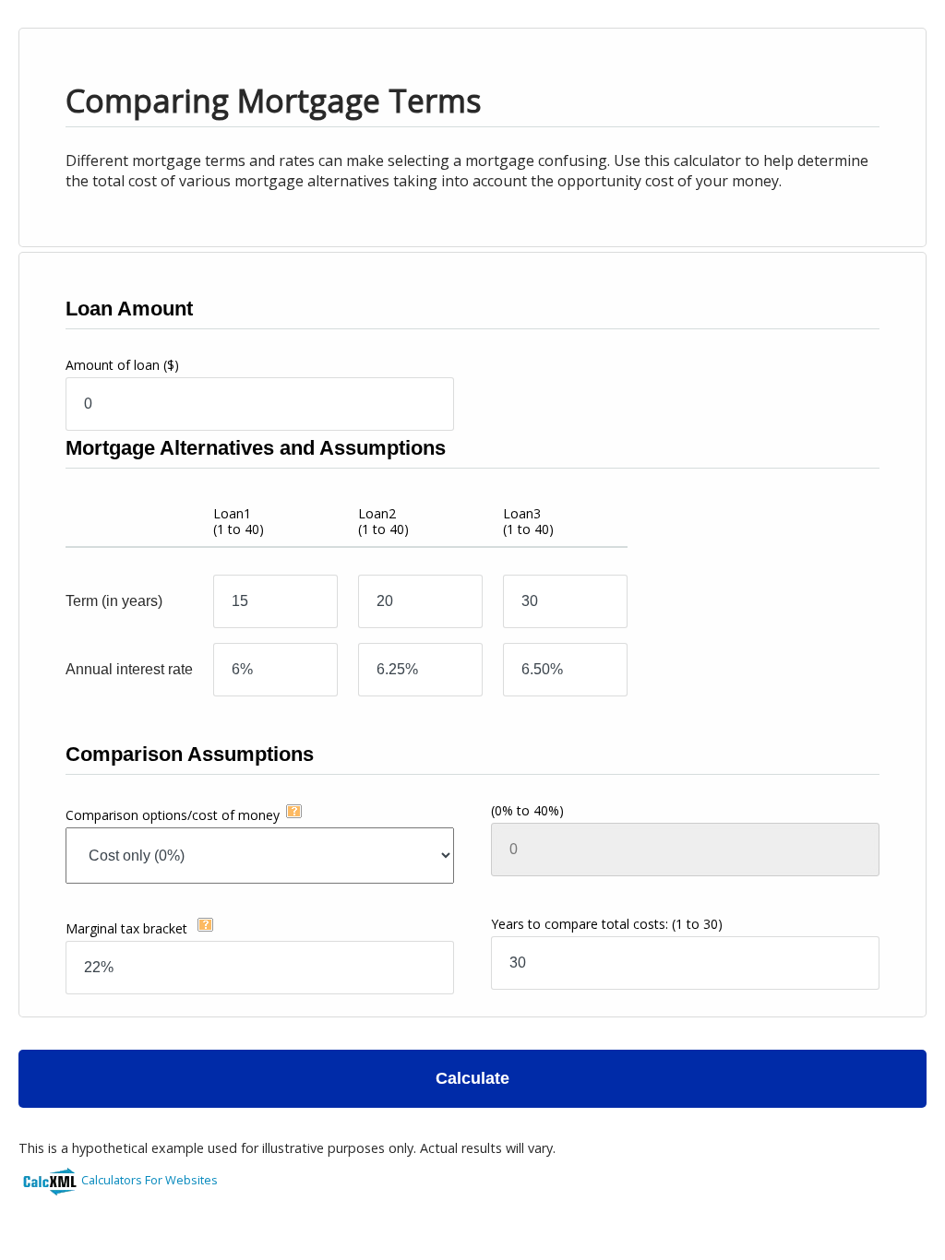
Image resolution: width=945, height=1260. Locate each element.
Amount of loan (122, 365)
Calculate (472, 1078)
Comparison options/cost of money (173, 815)
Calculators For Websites (149, 1179)
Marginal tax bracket (128, 928)
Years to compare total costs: (607, 924)
